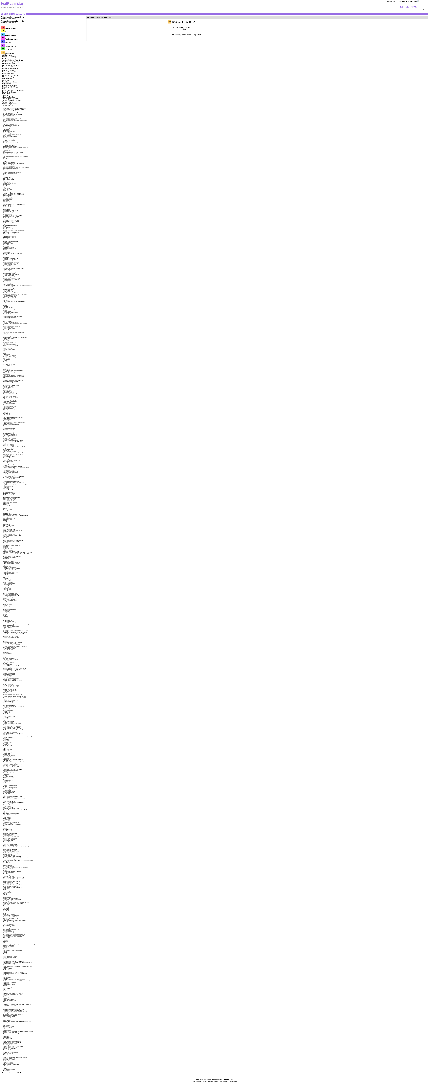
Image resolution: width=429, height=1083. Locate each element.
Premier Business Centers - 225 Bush (12, 768)
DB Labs (5, 343)
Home (197, 1079)
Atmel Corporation (7, 195)
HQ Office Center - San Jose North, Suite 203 (15, 484)
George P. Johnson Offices (10, 434)
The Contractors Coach (9, 963)
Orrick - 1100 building (8, 722)
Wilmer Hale (6, 1054)
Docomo (5, 360)
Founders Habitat (7, 419)
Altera (4, 157)
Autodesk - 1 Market (8, 198)
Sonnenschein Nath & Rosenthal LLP (12, 899)
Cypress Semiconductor (9, 338)
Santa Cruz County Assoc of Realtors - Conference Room (18, 860)
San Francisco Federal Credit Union (12, 837)
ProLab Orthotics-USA (8, 773)
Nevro (4, 657)
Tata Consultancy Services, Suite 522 (12, 950)
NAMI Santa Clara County (9, 643)
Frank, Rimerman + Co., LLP (10, 423)
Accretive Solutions (8, 126)
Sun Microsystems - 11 (9, 931)
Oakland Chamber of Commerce (11, 685)
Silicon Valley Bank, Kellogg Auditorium (13, 885)
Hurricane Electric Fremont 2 (10, 489)
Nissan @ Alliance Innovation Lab (11, 665)
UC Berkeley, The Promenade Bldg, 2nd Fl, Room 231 (17, 1004)
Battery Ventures (7, 214)
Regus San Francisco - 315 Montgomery (13, 802)
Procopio (5, 771)
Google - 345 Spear (8, 439)
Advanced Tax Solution (9, 140)
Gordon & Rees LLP (8, 449)
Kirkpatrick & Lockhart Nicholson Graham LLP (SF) (16, 553)
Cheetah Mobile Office (9, 275)
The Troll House (7, 977)
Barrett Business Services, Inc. (11, 212)
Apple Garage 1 (7, 184)
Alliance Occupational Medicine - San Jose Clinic (15, 156)
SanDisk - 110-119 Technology (11, 853)
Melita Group (6, 610)
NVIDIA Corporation (8, 684)
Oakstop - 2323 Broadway (10, 690)
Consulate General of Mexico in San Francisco (15, 323)
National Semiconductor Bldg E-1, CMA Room (14, 646)
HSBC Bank (6, 487)
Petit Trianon (6, 747)
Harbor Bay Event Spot (9, 464)
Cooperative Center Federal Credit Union (13, 332)
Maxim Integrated (7, 604)
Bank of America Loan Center (10, 210)
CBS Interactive (7, 270)
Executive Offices (7, 391)
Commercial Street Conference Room (12, 315)
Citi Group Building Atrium (9, 296)
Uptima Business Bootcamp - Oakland (13, 1014)
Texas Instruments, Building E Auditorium (13, 961)
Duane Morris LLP (7, 365)
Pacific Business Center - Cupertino (12, 727)
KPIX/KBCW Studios (8, 558)
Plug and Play (6, 760)
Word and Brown (7, 1061)
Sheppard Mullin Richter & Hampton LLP (13, 878)
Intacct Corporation (8, 510)
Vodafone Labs (7, 1030)
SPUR (4, 913)
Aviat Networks (7, 201)
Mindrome (5, 631)
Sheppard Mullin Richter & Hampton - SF (13, 877)
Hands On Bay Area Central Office (12, 460)
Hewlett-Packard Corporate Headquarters (13, 476)
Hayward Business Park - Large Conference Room (16, 467)
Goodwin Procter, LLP (8, 436)
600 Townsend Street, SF (9, 115)
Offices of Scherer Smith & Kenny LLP (13, 694)
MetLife (5, 614)
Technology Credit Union (9, 957)
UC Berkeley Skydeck (8, 1003)
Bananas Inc (6, 209)
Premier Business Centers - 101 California (13, 766)
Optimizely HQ (6, 712)
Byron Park (6, 254)
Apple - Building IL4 (8, 182)
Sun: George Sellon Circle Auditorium (12, 936)
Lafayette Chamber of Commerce (11, 562)
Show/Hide (4, 18)
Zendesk (5, 1068)
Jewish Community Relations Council (12, 530)
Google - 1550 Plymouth (9, 438)
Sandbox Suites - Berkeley (10, 849)
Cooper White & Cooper (9, 331)
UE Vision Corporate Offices (10, 1005)
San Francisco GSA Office (9, 839)
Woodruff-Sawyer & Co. (9, 1059)
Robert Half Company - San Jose (11, 814)
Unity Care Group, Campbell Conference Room (15, 1011)
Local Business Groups (9, 82)
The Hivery (5, 967)
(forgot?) (393, 1)
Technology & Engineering (10, 99)
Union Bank (6, 1008)
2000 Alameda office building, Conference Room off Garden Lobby (20, 112)
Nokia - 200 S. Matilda (8, 672)
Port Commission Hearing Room (11, 763)
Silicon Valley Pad (7, 888)
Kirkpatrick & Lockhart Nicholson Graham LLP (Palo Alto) (17, 552)
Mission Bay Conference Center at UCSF (13, 633)
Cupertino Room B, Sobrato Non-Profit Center (15, 337)
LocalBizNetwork (7, 588)
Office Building (7, 693)
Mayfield (5, 605)
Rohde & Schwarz (7, 821)
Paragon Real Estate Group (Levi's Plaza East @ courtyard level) (20, 736)
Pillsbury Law (6, 753)
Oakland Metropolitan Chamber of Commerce (14, 688)
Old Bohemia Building (8, 701)
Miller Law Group (7, 627)
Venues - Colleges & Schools (11, 100)
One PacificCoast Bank (9, 705)
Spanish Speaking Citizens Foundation (13, 907)
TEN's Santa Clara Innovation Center (12, 960)
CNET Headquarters (8, 307)
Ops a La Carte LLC (8, 710)
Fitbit (4, 411)
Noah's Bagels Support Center (11, 670)
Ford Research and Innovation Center (13, 417)
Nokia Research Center (9, 674)
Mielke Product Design (9, 625)
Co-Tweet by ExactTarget (9, 308)
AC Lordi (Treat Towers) (9, 119)
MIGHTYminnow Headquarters (11, 626)
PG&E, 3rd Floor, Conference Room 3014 (13, 752)
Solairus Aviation (7, 897)
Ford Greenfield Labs (8, 416)
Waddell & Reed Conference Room (12, 1033)
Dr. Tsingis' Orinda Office (9, 364)
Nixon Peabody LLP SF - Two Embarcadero (14, 669)
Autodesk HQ (6, 200)
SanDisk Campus (7, 854)
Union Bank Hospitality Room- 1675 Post (13, 1009)
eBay (4, 366)
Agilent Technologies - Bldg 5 (10, 142)
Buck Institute (6, 252)
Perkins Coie (6, 744)
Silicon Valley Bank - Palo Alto (10, 883)
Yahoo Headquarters (8, 1065)
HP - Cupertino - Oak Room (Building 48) (13, 482)
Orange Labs (6, 718)
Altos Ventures (7, 160)
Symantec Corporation (9, 945)
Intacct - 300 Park (7, 509)
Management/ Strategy (9, 85)
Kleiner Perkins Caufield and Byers (12, 556)
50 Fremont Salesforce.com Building (12, 114)
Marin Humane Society (9, 599)
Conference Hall (7, 320)
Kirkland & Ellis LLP (8, 550)
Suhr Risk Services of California (11, 929)
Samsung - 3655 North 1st (10, 833)
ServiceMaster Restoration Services (12, 871)
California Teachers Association (11, 262)
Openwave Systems (8, 709)
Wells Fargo (6, 1040)
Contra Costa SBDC (8, 327)
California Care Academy (9, 259)
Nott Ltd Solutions (7, 681)
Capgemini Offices (7, 265)
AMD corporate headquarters (10, 168)
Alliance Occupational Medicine (11, 153)
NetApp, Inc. (6, 654)
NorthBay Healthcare (8, 677)
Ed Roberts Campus (8, 371)
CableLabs (6, 257)
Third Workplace (7, 985)
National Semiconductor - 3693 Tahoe (13, 645)
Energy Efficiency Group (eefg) (11, 382)
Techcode (5, 955)
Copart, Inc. (6, 333)
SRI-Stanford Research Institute (11, 915)
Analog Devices (7, 177)
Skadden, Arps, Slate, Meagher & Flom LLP (14, 891)
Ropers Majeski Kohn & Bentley (11, 822)
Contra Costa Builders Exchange (11, 326)
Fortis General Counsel (9, 418)
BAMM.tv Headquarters (9, 206)
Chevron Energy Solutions (10, 276)
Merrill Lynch (6, 611)
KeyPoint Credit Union (8, 549)
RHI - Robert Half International (11, 813)
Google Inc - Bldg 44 (8, 445)
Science (5, 95)
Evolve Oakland (7, 388)
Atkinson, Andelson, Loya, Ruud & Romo (13, 193)
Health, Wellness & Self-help (11, 75)
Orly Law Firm (6, 720)
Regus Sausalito (7, 806)
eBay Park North (7, 369)
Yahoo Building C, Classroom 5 (11, 1064)
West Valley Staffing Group (10, 1045)
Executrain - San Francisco (10, 396)
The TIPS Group (7, 976)
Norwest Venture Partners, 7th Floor (12, 680)
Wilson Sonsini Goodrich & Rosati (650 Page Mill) (15, 1056)
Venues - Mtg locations (9, 104)
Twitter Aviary (6, 1001)
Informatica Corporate (8, 505)
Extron (4, 398)
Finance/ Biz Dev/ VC (9, 72)
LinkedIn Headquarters (9, 583)
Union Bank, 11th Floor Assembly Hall (12, 1010)
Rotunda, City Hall (7, 823)
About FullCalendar (205, 1079)
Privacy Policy (233, 1081)
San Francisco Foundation (10, 838)
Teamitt (5, 951)
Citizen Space (6, 299)
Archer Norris (6, 188)
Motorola (5, 641)
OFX (4, 695)
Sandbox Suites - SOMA (9, 850)
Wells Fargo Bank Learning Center (12, 1041)
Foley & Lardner (7, 414)
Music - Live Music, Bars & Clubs (13, 90)
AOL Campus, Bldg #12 (9, 179)
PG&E (4, 748)
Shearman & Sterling (8, 876)
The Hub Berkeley (7, 968)
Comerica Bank (7, 313)
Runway (5, 828)
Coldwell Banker (7, 311)
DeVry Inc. (5, 350)
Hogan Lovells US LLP (9, 478)
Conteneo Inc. (6, 324)
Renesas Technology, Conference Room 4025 (15, 809)
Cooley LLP (6, 329)
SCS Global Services (8, 866)
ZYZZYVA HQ (6, 1070)
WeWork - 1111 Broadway (9, 1048)
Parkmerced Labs (7, 742)
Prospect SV (6, 774)
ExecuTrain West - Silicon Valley (11, 397)
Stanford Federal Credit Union (10, 918)
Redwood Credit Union (9, 791)
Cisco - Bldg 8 (6, 281)
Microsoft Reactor (7, 620)
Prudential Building (8, 776)
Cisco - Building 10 (8, 283)
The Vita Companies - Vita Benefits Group (14, 979)
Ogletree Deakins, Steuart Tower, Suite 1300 (14, 696)
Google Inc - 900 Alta (8, 444)
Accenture (5, 123)
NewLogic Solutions (8, 661)
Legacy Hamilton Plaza (9, 573)
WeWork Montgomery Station (10, 1052)
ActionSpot (6, 129)
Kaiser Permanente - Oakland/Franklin (13, 540)
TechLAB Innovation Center (10, 956)
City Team (5, 302)
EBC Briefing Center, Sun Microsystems (13, 370)
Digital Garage (6, 354)
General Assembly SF (8, 433)
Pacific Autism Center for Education (12, 726)
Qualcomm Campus (8, 780)
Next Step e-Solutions (8, 662)
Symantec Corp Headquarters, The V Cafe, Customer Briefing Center (21, 944)
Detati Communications (9, 349)
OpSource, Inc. (7, 711)
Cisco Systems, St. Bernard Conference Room (15, 294)
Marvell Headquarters (8, 603)
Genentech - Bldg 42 (8, 429)
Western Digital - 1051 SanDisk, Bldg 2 (13, 1046)
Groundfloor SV (7, 455)
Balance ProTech (7, 205)
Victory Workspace (8, 1022)
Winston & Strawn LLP (9, 1058)
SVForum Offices (7, 937)
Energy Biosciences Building (10, 381)
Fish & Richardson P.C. (9, 409)
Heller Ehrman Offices (8, 470)
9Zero (4, 116)
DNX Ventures (6, 359)
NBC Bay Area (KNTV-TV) (9, 647)
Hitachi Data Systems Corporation (11, 477)
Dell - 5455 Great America (9, 344)
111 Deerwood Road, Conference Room (13, 109)
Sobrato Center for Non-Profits (11, 896)
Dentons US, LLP (7, 348)
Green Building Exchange (9, 451)
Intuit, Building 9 (7, 524)
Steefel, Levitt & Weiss (9, 925)
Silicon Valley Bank (8, 882)
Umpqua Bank (6, 1006)
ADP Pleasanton (7, 137)
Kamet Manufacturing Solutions (11, 541)
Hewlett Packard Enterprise (10, 475)
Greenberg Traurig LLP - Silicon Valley (13, 454)
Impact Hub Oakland (8, 500)
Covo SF (5, 334)
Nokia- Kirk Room (7, 675)
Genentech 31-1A (7, 430)
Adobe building (7, 132)
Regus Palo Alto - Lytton (9, 801)
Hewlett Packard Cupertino (10, 473)
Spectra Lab (6, 908)
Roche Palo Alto (7, 818)
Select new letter (12, 22)
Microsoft (5, 617)
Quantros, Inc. (6, 781)
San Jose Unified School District (11, 843)
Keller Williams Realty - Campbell (11, 545)
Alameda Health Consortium (10, 148)
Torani (4, 992)
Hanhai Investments (8, 461)
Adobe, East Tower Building (10, 136)
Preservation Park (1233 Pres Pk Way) (13, 769)
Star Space (6, 919)
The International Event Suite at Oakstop (13, 971)
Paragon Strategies (8, 737)
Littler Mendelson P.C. (8, 584)
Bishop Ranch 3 (7, 238)
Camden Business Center (9, 264)
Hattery (5, 465)
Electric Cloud (6, 374)
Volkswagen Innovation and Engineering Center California (18, 1031)
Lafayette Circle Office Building (11, 563)
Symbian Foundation (8, 946)
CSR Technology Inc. (8, 336)
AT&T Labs (6, 190)
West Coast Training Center (10, 1043)
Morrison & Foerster (8, 638)
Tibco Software (7, 988)
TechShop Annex (7, 958)
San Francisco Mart (8, 840)
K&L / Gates (6, 537)
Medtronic (5, 608)
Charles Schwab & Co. (9, 273)
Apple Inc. (5, 185)
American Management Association (12, 172)
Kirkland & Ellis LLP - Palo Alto (11, 551)
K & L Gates (6, 536)
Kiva (4, 555)
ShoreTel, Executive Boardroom (11, 880)
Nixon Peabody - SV (8, 667)
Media (4, 89)
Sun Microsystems (7, 930)
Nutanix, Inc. (6, 683)
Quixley (5, 782)
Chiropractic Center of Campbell (11, 279)
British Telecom (7, 249)
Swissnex (5, 941)
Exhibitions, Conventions (10, 68)
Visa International (7, 1027)
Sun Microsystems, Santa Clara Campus (13, 935)
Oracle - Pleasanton (8, 713)
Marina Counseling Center (9, 600)
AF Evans (5, 141)
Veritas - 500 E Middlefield (9, 1019)
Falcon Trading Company (9, 400)
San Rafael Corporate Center (10, 845)
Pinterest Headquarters (9, 757)
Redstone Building (8, 790)
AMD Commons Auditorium (10, 164)
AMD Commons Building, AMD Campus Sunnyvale (16, 167)
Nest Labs (5, 651)
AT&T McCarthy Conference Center (12, 192)
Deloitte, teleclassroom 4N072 (10, 345)
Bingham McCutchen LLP (9, 236)
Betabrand (5, 231)
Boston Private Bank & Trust (10, 241)
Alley (4, 151)
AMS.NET (5, 176)
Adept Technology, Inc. (9, 131)
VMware (5, 1029)
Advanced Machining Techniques (11, 139)
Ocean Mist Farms (7, 691)
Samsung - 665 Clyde (8, 834)
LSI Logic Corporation (8, 592)
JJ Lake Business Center (9, 531)
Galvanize (5, 427)
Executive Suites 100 (8, 392)
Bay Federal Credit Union (9, 222)
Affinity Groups (7, 55)
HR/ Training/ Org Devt (9, 77)
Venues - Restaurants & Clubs (12, 1073)
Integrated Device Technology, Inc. (12, 514)
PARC (4, 738)
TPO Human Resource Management (12, 994)
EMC (4, 377)
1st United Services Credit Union (11, 110)
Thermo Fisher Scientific (9, 984)
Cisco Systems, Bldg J (8, 290)
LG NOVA (5, 578)
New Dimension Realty (9, 658)
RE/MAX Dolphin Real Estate (10, 789)
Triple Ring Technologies (9, 1000)
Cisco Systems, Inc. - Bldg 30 (10, 292)
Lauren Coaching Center (9, 567)
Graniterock (6, 450)
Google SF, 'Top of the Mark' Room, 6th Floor (14, 446)
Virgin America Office (8, 1026)
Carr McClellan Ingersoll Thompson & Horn (14, 268)
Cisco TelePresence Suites (10, 295)
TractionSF (6, 995)
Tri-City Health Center (8, 999)
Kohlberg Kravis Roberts (9, 557)
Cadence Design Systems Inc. (11, 258)
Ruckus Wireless (7, 827)
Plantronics (6, 758)
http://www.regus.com (194, 35)
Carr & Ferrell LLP (7, 267)
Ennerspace (6, 384)
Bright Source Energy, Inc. (10, 248)
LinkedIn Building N (8, 582)
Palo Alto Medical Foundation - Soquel (13, 733)
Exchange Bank (7, 390)
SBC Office (6, 864)
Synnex (5, 947)
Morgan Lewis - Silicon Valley (10, 636)
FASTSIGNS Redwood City (10, 401)
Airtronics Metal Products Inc (10, 146)
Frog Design (6, 425)
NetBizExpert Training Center (10, 656)
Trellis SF (5, 998)
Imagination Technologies (9, 498)
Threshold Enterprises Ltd (9, 987)
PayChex (5, 743)
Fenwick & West (7, 402)
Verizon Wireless (7, 1020)
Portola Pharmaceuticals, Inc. (10, 765)
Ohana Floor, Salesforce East (10, 700)
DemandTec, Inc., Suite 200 (10, 347)
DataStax (5, 339)
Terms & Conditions (224, 1081)
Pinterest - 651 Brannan (9, 755)
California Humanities (8, 260)
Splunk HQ (6, 909)
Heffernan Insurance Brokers (10, 468)
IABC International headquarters (11, 492)
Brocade (5, 251)
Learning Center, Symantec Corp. (11, 572)
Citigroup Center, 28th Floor (10, 297)
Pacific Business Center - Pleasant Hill (13, 729)
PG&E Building (7, 750)
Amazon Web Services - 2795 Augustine (13, 163)
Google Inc (6, 443)
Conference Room (7, 321)
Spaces (5, 905)
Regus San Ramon (8, 805)
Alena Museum (7, 150)
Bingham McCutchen (8, 235)
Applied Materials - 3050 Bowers (11, 187)
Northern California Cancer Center (11, 678)
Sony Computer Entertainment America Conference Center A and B (20, 901)
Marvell (5, 601)
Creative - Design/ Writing (10, 62)
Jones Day (5, 532)
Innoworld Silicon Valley (9, 507)
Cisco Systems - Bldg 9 (9, 288)
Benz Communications (9, 228)
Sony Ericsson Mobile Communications (13, 903)
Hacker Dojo (6, 459)
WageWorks (6, 1035)
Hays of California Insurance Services (12, 466)
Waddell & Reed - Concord (10, 1032)
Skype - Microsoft (7, 892)
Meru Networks (7, 613)
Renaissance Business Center (11, 808)
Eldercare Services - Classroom (11, 372)
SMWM (5, 894)
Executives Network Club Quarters (12, 393)
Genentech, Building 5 (9, 432)
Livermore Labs (7, 585)
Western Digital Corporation (10, 1047)
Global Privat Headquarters (10, 435)
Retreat (5, 812)
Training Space (7, 997)
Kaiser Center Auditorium (9, 539)
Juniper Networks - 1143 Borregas (11, 534)
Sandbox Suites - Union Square (11, 851)
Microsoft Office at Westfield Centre (12, 619)
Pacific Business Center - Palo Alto (12, 728)
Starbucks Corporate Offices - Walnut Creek (14, 920)
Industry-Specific (7, 78)
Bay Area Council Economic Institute (12, 215)
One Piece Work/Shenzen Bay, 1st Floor (13, 706)
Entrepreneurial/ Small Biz (10, 65)
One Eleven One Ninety (9, 704)
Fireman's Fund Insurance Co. (11, 406)
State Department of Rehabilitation (12, 923)
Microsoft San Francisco (9, 621)
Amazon (5, 161)
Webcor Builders (7, 1037)
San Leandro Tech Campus (10, 844)
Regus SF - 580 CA (8, 807)
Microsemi (5, 616)
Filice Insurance (7, 404)
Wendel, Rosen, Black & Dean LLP (12, 1042)
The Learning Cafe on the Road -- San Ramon (15, 973)
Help (232, 1079)
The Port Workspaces (8, 974)
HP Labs (5, 483)
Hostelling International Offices (11, 481)
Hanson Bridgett (7, 462)
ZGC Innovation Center (9, 1069)
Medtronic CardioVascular (9, 609)
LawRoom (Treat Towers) (9, 569)
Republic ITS (6, 811)
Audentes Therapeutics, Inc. (10, 196)
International (6, 80)
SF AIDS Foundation (8, 872)
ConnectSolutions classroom (10, 322)
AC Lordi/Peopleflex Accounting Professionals (15, 120)
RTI (4, 825)
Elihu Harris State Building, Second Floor (13, 376)
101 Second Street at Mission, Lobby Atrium (14, 108)
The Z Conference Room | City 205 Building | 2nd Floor (17, 981)
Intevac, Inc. (6, 520)
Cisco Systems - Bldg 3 (9, 286)
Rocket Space (6, 819)
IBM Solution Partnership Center (11, 497)
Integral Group (7, 513)
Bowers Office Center (8, 244)
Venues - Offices (7, 105)
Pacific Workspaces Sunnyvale (11, 732)
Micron (4, 615)
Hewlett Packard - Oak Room (10, 472)
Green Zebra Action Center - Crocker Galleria (14, 452)
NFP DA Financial (7, 664)
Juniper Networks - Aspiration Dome (12, 535)
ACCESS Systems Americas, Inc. (11, 125)
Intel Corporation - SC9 (9, 518)
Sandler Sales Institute (9, 855)
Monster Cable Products (9, 635)
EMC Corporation (7, 379)
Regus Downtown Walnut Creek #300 (12, 796)
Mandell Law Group (8, 597)
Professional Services (9, 92)
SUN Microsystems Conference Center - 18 (14, 934)
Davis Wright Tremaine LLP (10, 342)
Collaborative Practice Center (10, 312)
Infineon (5, 504)
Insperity (5, 508)
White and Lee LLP (8, 1053)
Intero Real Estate (7, 519)
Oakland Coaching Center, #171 (11, 686)
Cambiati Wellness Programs (10, 263)
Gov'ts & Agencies (8, 73)
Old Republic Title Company (10, 702)
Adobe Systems (7, 135)
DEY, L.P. (5, 352)
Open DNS (6, 707)
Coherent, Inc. (6, 310)
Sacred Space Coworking (9, 830)
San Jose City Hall (7, 841)
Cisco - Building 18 (8, 284)
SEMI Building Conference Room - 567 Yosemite (15, 867)
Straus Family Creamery (9, 926)
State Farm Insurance (8, 924)
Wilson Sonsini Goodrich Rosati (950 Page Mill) (15, 1057)
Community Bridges (8, 318)
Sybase (5, 942)
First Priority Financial (8, 407)
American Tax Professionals (10, 173)
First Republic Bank (8, 408)
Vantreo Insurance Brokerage (10, 1015)
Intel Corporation (7, 516)
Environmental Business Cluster (11, 385)
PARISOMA (6, 739)
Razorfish (5, 786)
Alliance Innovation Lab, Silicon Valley (13, 152)
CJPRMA (5, 304)
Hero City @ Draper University (10, 471)
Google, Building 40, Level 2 (10, 448)
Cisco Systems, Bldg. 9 (9, 291)
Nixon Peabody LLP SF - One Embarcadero (14, 668)
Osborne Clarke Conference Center (12, 723)
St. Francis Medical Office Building (12, 917)
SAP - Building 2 (7, 861)
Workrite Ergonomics (8, 1063)
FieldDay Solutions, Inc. (9, 403)
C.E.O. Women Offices (9, 256)
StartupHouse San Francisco (10, 921)
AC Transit (5, 121)
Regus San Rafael (8, 803)
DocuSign (5, 361)
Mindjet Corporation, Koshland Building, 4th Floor (15, 630)
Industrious (6, 503)
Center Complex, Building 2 (10, 272)
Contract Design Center (9, 328)
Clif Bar (5, 305)
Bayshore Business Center (10, 225)
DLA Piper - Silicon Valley (9, 356)
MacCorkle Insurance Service (10, 594)
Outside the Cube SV (8, 725)
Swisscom (5, 940)
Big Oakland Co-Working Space (11, 232)
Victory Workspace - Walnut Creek (11, 1024)
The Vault (5, 978)
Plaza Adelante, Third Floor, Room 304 (13, 759)
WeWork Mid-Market (8, 1051)
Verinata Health (7, 1017)
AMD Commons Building (9, 166)
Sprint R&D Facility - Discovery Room (12, 912)
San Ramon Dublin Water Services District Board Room (17, 846)
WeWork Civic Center (8, 1049)
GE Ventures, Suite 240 (9, 428)
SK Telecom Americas (8, 889)
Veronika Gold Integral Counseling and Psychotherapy (17, 1021)
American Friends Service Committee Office (14, 171)
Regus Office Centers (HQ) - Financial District (14, 798)
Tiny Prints (5, 990)
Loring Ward (6, 590)
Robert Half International (9, 816)
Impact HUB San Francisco (10, 502)
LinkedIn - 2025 (7, 579)
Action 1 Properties (8, 128)
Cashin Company (7, 269)
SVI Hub (5, 939)
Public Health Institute (8, 777)
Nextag (5, 663)
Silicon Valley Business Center (11, 886)
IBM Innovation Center (9, 493)
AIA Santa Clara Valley (9, 145)
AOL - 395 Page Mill (8, 178)
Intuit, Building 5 (7, 523)
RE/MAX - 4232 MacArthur (10, 787)
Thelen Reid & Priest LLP (9, 982)
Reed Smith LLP (7, 793)
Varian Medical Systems (9, 1016)
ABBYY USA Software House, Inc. (12, 118)
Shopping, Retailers (8, 97)
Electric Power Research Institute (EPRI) (13, 375)
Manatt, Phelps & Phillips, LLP (11, 595)
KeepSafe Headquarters (9, 542)
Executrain (5, 395)
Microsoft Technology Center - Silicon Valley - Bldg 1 (16, 624)
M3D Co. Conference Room (10, 593)
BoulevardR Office (7, 242)
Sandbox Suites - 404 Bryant (10, 848)
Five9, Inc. (5, 412)
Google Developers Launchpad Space (13, 440)
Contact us (226, 1079)
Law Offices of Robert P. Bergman (12, 568)
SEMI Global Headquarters (10, 869)
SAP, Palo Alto (7, 862)
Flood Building (6, 413)
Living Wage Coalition (8, 587)
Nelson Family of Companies (10, 649)
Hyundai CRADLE (7, 491)
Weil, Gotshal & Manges (9, 1038)
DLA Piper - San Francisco (10, 355)
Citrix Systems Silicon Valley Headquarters (14, 301)
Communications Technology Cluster (12, 316)
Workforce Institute (8, 1062)
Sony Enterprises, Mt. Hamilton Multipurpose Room (16, 902)
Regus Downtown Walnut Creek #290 (12, 795)
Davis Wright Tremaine (9, 340)
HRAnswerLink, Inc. (8, 486)
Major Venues (6, 83)
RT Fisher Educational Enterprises (12, 824)
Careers (4, 58)
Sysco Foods (6, 949)
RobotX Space (7, 817)
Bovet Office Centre (8, 243)
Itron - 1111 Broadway (8, 525)
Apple (4, 180)
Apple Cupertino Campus (9, 183)
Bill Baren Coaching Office (10, 233)
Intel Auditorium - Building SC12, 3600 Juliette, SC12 (16, 515)
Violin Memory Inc (7, 1025)
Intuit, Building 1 (7, 521)
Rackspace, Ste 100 (8, 784)
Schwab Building (7, 865)
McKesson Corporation (9, 606)
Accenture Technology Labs (10, 124)
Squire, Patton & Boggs (9, 914)
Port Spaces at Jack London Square (12, 764)
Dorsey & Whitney (7, 363)
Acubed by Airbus (7, 130)
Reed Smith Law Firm (8, 792)
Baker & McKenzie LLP (9, 203)
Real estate (6, 94)
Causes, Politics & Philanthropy (12, 60)
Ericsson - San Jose (8, 386)
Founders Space (7, 420)
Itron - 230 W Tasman (8, 526)
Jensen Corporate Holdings (10, 529)
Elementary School (8, 63)
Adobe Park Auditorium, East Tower (12, 134)
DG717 (5, 353)
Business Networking (9, 57)
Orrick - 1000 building (8, 721)
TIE (4, 989)
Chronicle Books (7, 280)
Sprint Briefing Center (8, 910)
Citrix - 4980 (6, 300)
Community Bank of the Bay (10, 317)
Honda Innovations (8, 480)
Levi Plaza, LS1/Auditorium (10, 576)
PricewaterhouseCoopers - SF (10, 770)
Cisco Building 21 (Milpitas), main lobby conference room (17, 285)
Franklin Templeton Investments (11, 424)
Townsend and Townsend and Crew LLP (13, 993)
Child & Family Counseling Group (11, 278)
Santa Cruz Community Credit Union (12, 859)
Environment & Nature (9, 67)
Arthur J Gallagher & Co (9, 189)
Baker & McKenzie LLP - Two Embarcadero (14, 204)
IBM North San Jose (8, 496)
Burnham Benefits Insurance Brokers (12, 253)
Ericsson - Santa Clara (9, 387)
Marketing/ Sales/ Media (10, 87)
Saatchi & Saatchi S (8, 829)
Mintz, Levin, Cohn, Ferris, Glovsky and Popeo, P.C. (16, 632)
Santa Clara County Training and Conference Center (16, 857)
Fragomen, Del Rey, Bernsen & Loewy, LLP (14, 422)
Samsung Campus (8, 835)
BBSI (4, 226)
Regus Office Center (8, 797)
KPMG (4, 560)
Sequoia (5, 870)
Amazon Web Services (9, 162)
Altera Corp (6, 158)
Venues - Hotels (7, 102)
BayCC (5, 224)
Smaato (5, 893)
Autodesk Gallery (7, 199)
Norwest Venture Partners (9, 679)
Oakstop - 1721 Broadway (10, 689)
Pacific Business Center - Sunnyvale (12, 731)
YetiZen (5, 1067)
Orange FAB (6, 717)
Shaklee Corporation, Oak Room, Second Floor (15, 875)
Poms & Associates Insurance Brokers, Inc (14, 761)
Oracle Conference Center (10, 715)
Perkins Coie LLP (7, 745)
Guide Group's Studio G (9, 456)
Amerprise (5, 174)
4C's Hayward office (8, 113)
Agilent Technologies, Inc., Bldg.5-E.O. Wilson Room (16, 144)
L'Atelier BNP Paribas (8, 561)
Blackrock (5, 240)
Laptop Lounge (7, 565)
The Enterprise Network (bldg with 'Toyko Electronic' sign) (17, 966)
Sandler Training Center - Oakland (12, 856)
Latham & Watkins (7, 566)
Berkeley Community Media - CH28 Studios (14, 230)
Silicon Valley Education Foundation (12, 887)
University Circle (7, 1013)
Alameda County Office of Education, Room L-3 (15, 147)
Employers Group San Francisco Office (13, 380)
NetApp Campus (7, 653)
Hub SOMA (6, 488)
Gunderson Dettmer (8, 457)
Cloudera (5, 306)
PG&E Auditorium (7, 749)
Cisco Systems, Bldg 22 (9, 289)
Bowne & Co (6, 246)
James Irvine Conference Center (11, 528)
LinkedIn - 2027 (7, 581)
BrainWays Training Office (9, 247)
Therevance (6, 983)
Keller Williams (6, 544)
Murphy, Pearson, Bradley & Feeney (12, 642)
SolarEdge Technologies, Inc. (10, 898)
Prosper (5, 775)
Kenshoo (5, 546)
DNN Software (6, 358)
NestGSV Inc (6, 652)
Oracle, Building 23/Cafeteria (10, 716)
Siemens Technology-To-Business (11, 881)
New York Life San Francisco (10, 659)
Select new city (12, 18)
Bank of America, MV (8, 211)
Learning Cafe (6, 571)
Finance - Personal (8, 70)
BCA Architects (7, 227)
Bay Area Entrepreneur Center (11, 216)
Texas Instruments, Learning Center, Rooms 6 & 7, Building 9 (19, 962)
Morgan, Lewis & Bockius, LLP (11, 637)
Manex (4, 598)
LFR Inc (5, 577)
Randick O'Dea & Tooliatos (10, 785)
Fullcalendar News (217, 1079)
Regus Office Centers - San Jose (11, 800)
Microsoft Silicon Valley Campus (11, 622)
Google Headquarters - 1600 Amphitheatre (14, 441)
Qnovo (4, 779)
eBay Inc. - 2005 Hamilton (9, 368)
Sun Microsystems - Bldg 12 (10, 933)
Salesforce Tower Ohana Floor (11, 832)
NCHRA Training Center (9, 648)
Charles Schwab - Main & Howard (11, 274)
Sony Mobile (6, 904)
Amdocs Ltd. (6, 169)
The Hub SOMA (7, 969)
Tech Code (6, 953)
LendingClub (6, 574)
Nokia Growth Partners (9, 673)
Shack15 (5, 873)
